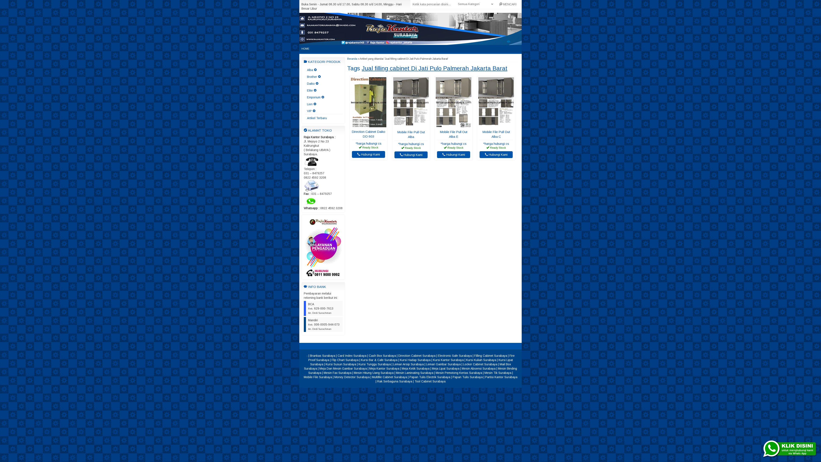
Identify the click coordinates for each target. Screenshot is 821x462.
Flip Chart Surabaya (345, 360)
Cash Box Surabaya (382, 355)
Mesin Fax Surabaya (337, 373)
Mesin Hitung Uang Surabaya (374, 373)
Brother (312, 76)
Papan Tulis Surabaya (468, 377)
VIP (309, 111)
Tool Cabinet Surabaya (430, 381)
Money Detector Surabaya (352, 377)
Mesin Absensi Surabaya (479, 368)
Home (305, 48)
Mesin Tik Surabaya (497, 373)
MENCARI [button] (509, 4)
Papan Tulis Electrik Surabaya (429, 377)
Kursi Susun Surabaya (341, 364)
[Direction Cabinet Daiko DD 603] (368, 125)
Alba (310, 70)
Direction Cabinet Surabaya (417, 355)
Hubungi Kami (370, 154)
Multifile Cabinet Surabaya (389, 377)
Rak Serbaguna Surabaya (394, 381)
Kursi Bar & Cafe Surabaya (379, 360)
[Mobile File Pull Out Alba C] (496, 125)
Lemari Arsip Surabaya (408, 364)
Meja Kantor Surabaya (384, 368)
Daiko (311, 83)
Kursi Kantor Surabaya (448, 360)
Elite (310, 90)
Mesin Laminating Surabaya (414, 373)
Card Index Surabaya (352, 355)
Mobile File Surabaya (318, 377)
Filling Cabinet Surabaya (490, 355)
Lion (310, 104)
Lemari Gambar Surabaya (443, 364)
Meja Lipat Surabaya (445, 368)
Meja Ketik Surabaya (416, 368)
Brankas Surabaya (322, 355)
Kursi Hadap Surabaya (415, 360)
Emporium (313, 97)
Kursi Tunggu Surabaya (375, 364)
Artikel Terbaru (317, 118)
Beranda (352, 58)
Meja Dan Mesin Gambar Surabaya (343, 368)
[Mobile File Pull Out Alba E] (453, 125)
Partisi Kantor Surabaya (501, 377)
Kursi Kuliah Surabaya (481, 360)
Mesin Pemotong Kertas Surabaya (459, 373)
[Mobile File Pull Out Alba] (411, 125)
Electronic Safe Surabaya (455, 355)
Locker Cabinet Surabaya (480, 364)
